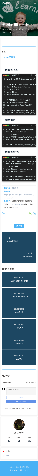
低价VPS (6, 456)
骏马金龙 (15, 188)
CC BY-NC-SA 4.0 (15, 204)
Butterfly (25, 470)
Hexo (15, 470)
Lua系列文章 (10, 57)
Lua (28, 29)
